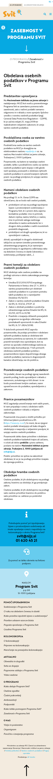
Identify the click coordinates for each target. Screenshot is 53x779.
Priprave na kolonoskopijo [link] (16, 645)
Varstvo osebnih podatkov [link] (31, 750)
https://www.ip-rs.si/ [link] (14, 423)
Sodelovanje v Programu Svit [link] (18, 606)
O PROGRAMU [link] (18, 59)
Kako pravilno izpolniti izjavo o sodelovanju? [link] (25, 615)
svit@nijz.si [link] (26, 536)
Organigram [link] (10, 729)
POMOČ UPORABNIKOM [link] (17, 602)
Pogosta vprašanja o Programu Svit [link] (21, 624)
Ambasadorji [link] (10, 699)
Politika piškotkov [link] (12, 750)
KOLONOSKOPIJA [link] (13, 636)
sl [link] (50, 1)
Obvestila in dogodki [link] (14, 661)
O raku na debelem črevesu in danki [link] (22, 611)
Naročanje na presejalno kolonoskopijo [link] (23, 649)
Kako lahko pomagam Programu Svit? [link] (22, 708)
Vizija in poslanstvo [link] (13, 724)
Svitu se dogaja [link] (11, 665)
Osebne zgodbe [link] (11, 690)
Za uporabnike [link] (16, 5)
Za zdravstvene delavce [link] (33, 5)
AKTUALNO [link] (10, 656)
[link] (3, 27)
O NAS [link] (7, 720)
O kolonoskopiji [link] (11, 640)
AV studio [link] (31, 757)
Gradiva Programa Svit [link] (15, 629)
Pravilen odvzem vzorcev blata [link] (19, 620)
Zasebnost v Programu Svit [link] (17, 713)
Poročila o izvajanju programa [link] (19, 733)
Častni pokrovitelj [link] (12, 695)
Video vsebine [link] (11, 674)
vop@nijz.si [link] (30, 151)
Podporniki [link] (9, 704)
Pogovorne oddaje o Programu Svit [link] (21, 670)
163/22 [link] (21, 303)
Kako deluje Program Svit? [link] (17, 686)
